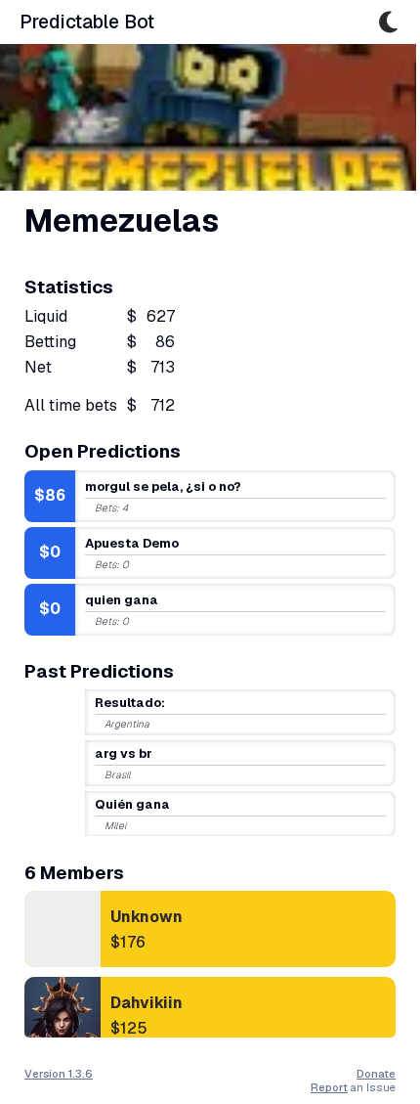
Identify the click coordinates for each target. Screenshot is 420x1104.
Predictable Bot (87, 22)
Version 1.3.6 (58, 1074)
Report (329, 1087)
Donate (376, 1074)
